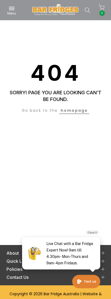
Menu (11, 13)
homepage (74, 110)
